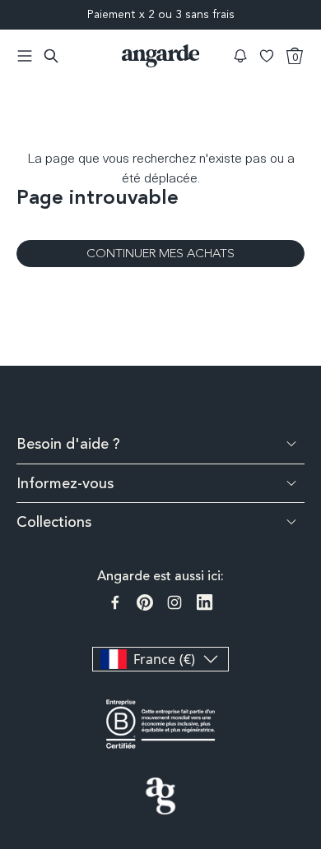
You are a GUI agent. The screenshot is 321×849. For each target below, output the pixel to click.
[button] (240, 56)
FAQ (310, 646)
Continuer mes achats (160, 253)
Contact (310, 703)
